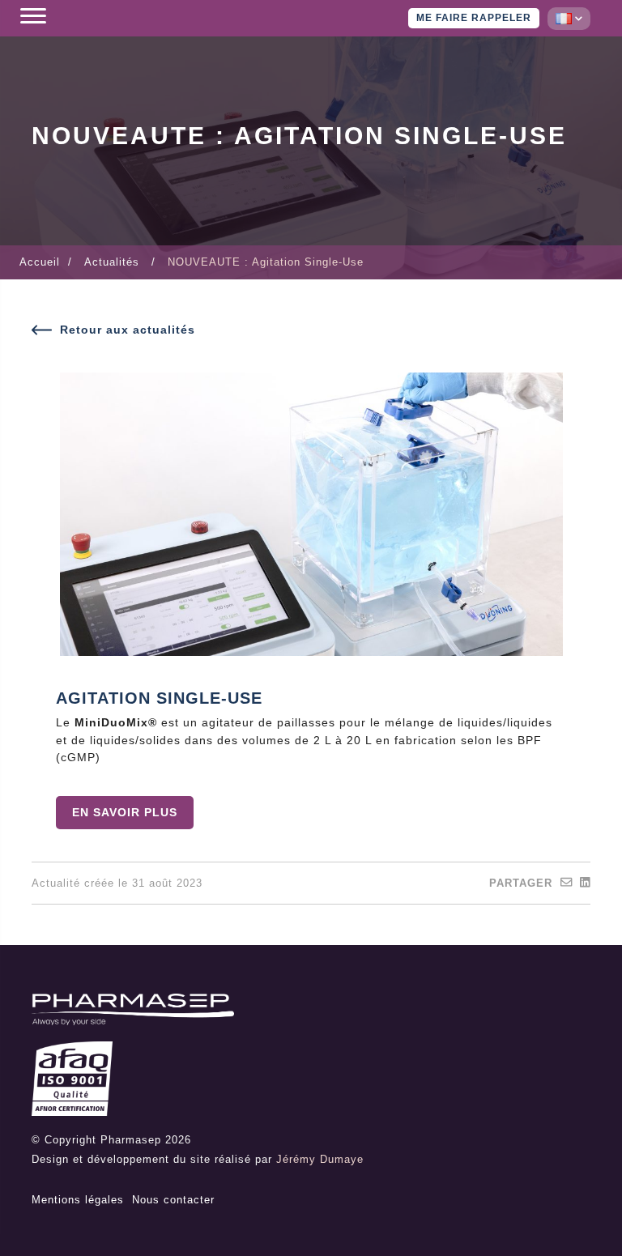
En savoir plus (124, 812)
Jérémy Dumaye (320, 1159)
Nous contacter (173, 1200)
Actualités (111, 262)
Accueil (39, 262)
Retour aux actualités (127, 329)
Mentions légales (78, 1200)
